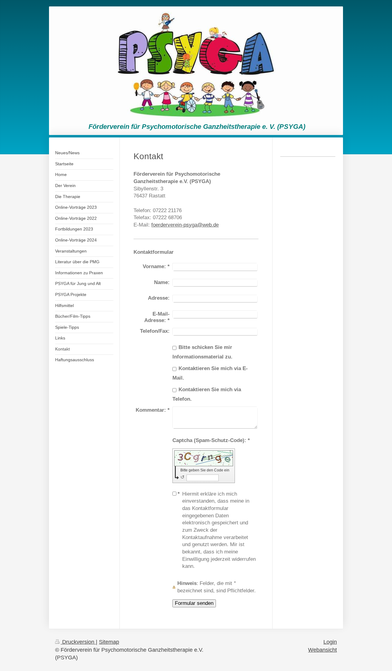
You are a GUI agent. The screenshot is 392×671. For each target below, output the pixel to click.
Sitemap (109, 642)
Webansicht (322, 650)
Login (330, 642)
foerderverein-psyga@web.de (185, 225)
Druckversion (78, 642)
